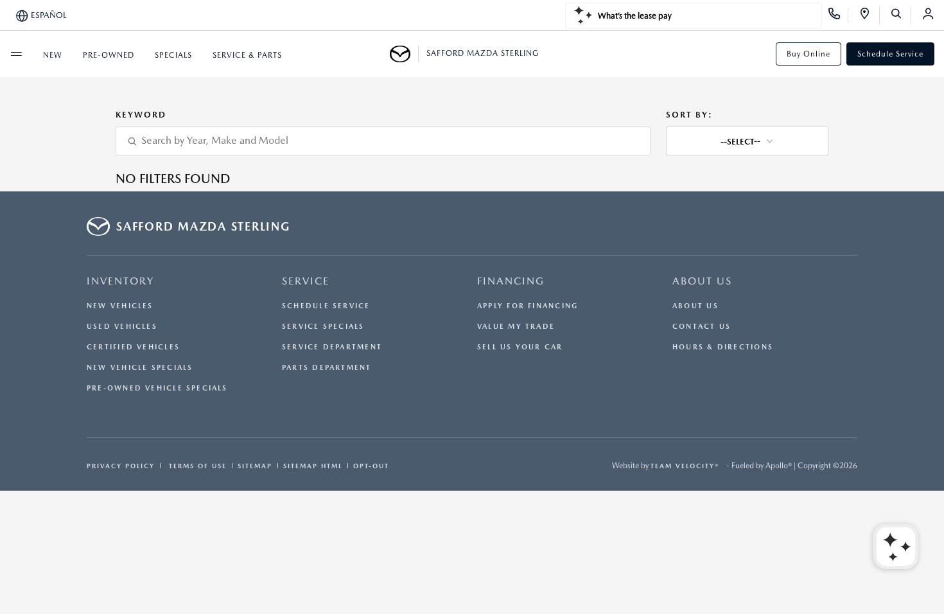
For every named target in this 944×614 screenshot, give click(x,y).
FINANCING (511, 281)
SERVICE (305, 281)
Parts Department (327, 368)
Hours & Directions (722, 347)
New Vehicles (120, 306)
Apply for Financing (527, 306)
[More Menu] (16, 54)
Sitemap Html (312, 465)
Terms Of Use (196, 465)
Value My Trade (516, 326)
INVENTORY (120, 281)
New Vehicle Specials (140, 368)
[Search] (900, 15)
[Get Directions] (869, 15)
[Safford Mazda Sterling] (404, 54)
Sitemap (255, 465)
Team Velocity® (685, 465)
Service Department (332, 347)
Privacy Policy (121, 465)
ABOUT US (702, 281)
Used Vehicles (122, 326)
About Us (695, 306)
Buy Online (808, 53)
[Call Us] (838, 15)
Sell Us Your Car (520, 347)
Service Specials (323, 326)
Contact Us (701, 326)
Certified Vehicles (133, 347)
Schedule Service (890, 53)
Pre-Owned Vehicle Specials (157, 388)
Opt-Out (371, 465)
